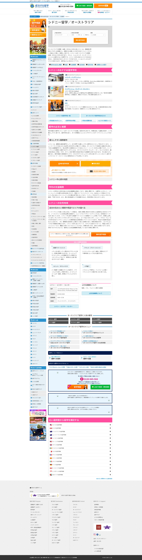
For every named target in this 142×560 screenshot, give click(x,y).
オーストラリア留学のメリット (93, 332)
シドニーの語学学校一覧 (63, 116)
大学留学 (33, 537)
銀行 (33, 226)
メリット (34, 110)
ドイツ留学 (54, 537)
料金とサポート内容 (72, 367)
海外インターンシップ (37, 293)
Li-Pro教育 (97, 551)
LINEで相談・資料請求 (101, 387)
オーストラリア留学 (58, 332)
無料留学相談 (80, 40)
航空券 (34, 172)
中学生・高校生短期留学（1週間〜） (38, 296)
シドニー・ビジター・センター (63, 306)
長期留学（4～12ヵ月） (38, 286)
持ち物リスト (35, 188)
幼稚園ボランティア (37, 100)
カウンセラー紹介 (84, 367)
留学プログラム (36, 378)
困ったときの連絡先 (37, 240)
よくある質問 (35, 115)
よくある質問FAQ (98, 517)
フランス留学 (55, 530)
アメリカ (34, 323)
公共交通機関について (95, 293)
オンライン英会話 (36, 183)
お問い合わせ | (37, 557)
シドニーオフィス (36, 254)
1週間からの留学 (101, 65)
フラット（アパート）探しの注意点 (38, 219)
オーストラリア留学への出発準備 (94, 342)
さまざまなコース (36, 135)
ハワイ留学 (54, 525)
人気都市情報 (35, 143)
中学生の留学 (35, 303)
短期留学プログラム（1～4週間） (38, 60)
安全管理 (34, 229)
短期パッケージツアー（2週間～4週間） (37, 279)
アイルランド (76, 517)
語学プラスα (35, 138)
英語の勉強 (35, 180)
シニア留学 (35, 316)
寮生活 (34, 213)
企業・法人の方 (97, 541)
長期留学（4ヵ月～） (36, 507)
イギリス (34, 335)
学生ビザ (34, 169)
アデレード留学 (36, 160)
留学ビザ (96, 512)
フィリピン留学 (55, 522)
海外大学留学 (35, 300)
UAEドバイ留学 (55, 542)
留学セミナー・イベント (38, 371)
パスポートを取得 (36, 166)
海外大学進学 (35, 90)
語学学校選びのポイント (38, 127)
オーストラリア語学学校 (38, 263)
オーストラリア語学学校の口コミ (96, 116)
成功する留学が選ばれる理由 (98, 367)
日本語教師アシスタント (38, 97)
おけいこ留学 (34, 522)
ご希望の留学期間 (75, 32)
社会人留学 (35, 93)
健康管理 (34, 234)
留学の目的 (35, 57)
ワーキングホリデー (37, 70)
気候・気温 (35, 200)
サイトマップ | (69, 557)
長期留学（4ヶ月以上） (38, 67)
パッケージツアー (35, 525)
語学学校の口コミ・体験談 (38, 266)
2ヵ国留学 (34, 290)
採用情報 (75, 557)
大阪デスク (35, 395)
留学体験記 (35, 245)
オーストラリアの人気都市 (92, 337)
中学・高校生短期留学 (36, 527)
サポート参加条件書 (99, 520)
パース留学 (35, 155)
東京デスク (35, 392)
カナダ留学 (54, 507)
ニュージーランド (36, 332)
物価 (33, 243)
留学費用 (96, 504)
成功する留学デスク (37, 389)
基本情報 (34, 197)
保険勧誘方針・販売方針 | (60, 557)
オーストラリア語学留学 (59, 337)
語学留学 (34, 273)
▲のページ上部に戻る (104, 478)
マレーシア (35, 345)
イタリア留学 (55, 532)
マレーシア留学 (55, 527)
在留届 (34, 191)
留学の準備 (35, 163)
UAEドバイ (34, 363)
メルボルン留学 (36, 157)
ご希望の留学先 (57, 32)
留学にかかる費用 (36, 129)
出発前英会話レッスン (37, 401)
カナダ (34, 326)
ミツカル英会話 (98, 548)
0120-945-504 (100, 171)
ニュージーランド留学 (57, 512)
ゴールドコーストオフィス (38, 260)
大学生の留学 (35, 310)
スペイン (34, 354)
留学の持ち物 (35, 185)
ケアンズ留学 (35, 152)
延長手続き (35, 237)
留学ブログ (35, 407)
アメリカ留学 (55, 504)
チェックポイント (36, 118)
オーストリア (35, 360)
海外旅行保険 (35, 174)
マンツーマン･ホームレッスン (38, 77)
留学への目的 (55, 358)
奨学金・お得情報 (36, 404)
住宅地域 (82, 65)
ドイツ (34, 357)
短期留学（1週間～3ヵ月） (38, 283)
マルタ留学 (54, 520)
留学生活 (34, 194)
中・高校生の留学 (36, 84)
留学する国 (89, 358)
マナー (34, 208)
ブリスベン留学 (36, 149)
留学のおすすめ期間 (37, 132)
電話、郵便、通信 (36, 223)
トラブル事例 (35, 232)
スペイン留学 (55, 535)
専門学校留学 (35, 103)
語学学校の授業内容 (37, 124)
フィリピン (35, 342)
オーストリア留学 (56, 540)
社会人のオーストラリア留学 (61, 342)
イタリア (34, 351)
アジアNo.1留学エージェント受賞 (37, 374)
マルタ (34, 339)
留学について (35, 113)
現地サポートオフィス (37, 251)
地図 (66, 65)
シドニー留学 (35, 146)
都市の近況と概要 (56, 65)
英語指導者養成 (36, 140)
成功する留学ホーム (36, 487)
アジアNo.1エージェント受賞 (57, 367)
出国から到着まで (36, 202)
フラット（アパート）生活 (38, 216)
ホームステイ (35, 87)
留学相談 (102, 5)
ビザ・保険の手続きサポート (38, 385)
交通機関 (73, 65)
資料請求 (96, 163)
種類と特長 (35, 121)
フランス (34, 348)
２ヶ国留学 (35, 73)
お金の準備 (35, 177)
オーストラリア (36, 329)
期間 (92, 32)
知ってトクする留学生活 (38, 248)
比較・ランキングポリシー (100, 538)
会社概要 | (32, 557)
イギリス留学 (55, 514)
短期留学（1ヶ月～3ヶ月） (38, 64)
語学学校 (90, 65)
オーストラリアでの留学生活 (60, 347)
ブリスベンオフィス (37, 257)
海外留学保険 (97, 509)
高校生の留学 (35, 306)
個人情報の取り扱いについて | (48, 557)
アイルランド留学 (56, 517)
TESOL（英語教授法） (37, 81)
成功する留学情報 (36, 368)
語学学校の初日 (36, 205)
